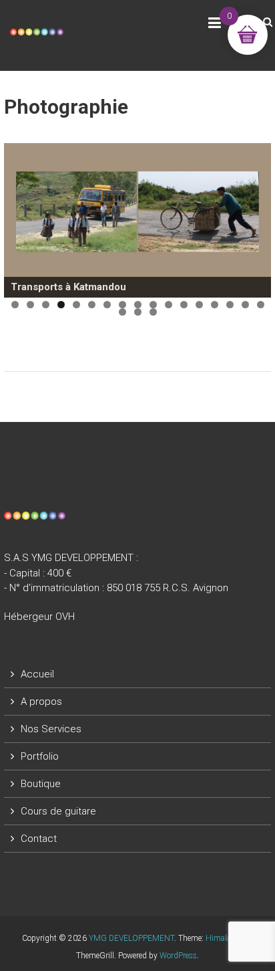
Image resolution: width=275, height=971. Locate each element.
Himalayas (224, 938)
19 (138, 312)
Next (254, 217)
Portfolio (40, 756)
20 (153, 312)
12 (184, 304)
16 (245, 304)
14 (214, 304)
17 (260, 304)
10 (153, 304)
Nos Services (51, 729)
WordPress (178, 955)
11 (168, 304)
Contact (39, 839)
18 (122, 312)
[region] (137, 220)
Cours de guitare (58, 811)
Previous (21, 217)
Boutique (41, 784)
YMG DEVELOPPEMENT (131, 938)
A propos (41, 701)
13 (199, 304)
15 (230, 304)
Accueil (37, 674)
